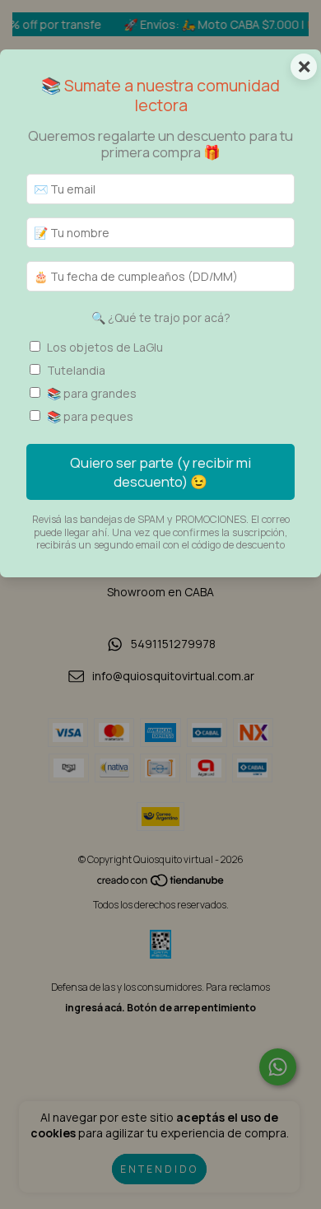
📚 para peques (90, 416)
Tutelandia (76, 370)
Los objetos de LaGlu (105, 347)
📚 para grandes (92, 393)
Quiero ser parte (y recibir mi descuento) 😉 (160, 472)
